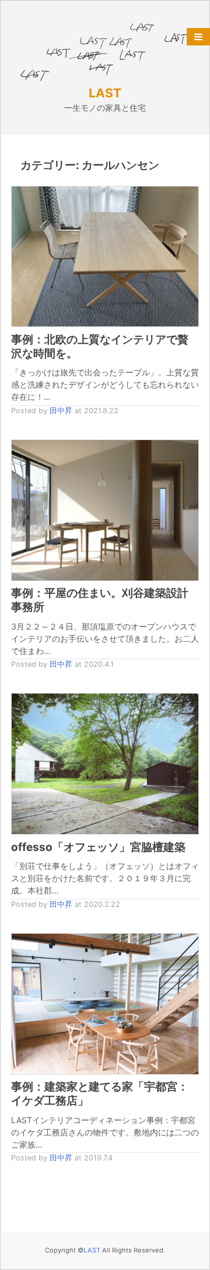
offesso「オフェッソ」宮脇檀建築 (98, 847)
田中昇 (61, 410)
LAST (105, 93)
